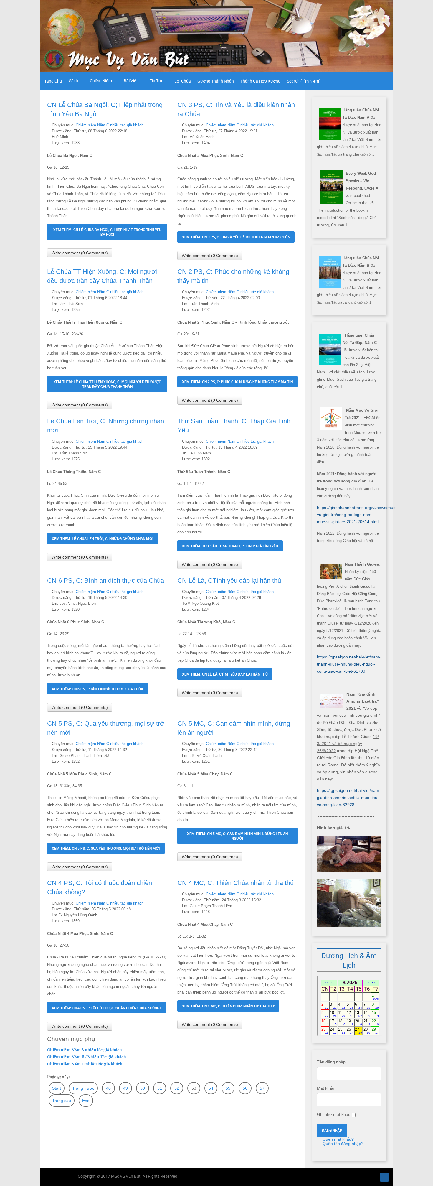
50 (142, 1088)
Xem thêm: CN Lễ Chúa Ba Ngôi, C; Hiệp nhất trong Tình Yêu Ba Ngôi (107, 232)
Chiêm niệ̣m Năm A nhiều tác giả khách (84, 1049)
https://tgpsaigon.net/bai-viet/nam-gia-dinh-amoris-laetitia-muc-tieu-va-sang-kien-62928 (349, 797)
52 (176, 1088)
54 (211, 1088)
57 (262, 1088)
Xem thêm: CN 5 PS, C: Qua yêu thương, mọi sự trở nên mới (106, 848)
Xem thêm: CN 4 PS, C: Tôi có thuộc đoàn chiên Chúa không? (106, 1007)
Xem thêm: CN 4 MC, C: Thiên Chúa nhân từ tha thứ (228, 1006)
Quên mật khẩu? (337, 1139)
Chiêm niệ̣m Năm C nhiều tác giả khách (109, 125)
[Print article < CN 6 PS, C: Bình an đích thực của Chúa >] (159, 591)
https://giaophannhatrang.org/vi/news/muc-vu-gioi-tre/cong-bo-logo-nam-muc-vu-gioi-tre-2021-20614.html (357, 514)
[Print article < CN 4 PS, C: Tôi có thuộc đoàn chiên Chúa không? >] (159, 903)
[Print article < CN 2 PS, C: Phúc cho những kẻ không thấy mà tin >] (289, 291)
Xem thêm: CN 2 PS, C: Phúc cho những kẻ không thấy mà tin (237, 381)
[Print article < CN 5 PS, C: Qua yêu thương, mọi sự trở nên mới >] (159, 743)
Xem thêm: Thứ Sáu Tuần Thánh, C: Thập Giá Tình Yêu (230, 545)
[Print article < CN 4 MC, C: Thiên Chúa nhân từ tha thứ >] (289, 894)
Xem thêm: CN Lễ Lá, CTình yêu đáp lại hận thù (225, 674)
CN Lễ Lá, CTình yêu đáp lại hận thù (229, 580)
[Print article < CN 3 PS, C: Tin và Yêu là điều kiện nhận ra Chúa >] (289, 125)
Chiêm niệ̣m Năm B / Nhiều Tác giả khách (86, 1057)
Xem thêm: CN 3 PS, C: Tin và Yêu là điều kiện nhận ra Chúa (236, 237)
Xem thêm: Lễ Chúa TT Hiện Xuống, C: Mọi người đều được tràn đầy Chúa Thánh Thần (107, 384)
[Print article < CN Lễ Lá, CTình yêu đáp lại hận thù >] (289, 591)
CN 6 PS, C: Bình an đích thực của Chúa (105, 580)
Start (56, 1088)
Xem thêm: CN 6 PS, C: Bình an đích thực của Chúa (97, 688)
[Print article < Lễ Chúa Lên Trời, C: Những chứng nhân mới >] (159, 441)
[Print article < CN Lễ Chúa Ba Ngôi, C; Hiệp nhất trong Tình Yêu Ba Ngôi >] (159, 125)
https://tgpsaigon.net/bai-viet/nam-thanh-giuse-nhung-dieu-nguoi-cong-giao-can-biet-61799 (349, 664)
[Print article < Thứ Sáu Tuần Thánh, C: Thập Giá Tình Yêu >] (289, 441)
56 (245, 1088)
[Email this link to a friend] (165, 125)
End (86, 1100)
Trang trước (83, 1088)
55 (228, 1088)
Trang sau (61, 1100)
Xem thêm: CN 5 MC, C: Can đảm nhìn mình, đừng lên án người (237, 836)
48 (108, 1088)
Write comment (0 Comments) (80, 253)
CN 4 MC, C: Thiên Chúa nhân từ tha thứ (236, 883)
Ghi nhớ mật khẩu (334, 1114)
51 (159, 1088)
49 (125, 1088)
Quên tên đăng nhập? (342, 1143)
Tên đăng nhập (331, 1062)
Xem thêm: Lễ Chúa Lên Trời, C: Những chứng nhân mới (102, 538)
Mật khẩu (325, 1088)
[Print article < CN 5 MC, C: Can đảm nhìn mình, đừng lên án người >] (289, 743)
